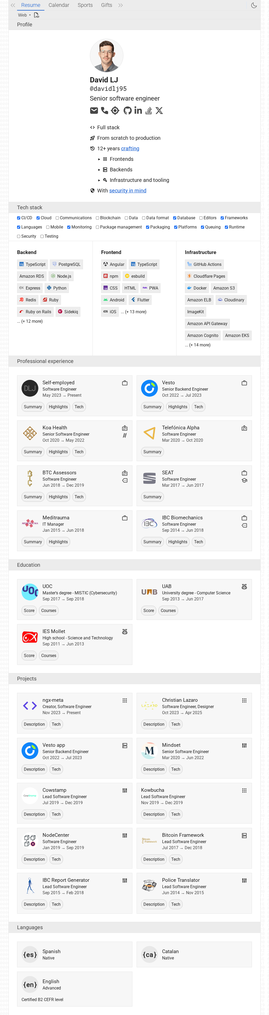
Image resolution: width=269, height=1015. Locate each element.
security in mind (127, 190)
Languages (31, 227)
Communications (76, 217)
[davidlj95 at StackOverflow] (148, 113)
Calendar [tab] (59, 5)
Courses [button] (48, 610)
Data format (157, 217)
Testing (51, 236)
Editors (210, 217)
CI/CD (26, 217)
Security (28, 236)
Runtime (237, 227)
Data (133, 217)
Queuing (213, 227)
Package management (121, 227)
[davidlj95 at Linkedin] (138, 113)
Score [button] (29, 610)
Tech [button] (79, 406)
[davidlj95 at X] (159, 113)
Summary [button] (33, 406)
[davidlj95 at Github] (127, 113)
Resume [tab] (30, 5)
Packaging (160, 227)
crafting (130, 148)
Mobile (56, 227)
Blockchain (110, 217)
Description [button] (34, 724)
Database (186, 217)
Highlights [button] (58, 406)
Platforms (187, 227)
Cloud (46, 217)
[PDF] (38, 15)
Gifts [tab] (106, 5)
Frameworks (236, 217)
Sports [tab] (85, 5)
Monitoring (81, 227)
